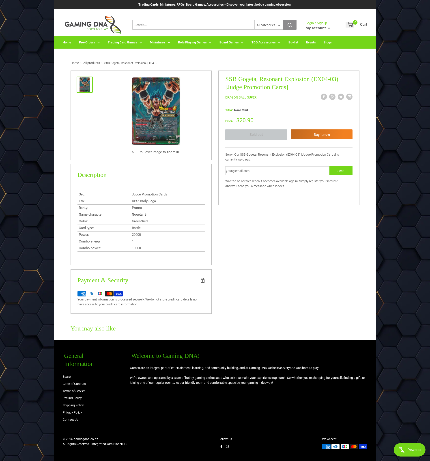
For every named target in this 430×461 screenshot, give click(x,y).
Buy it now (322, 135)
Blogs (328, 42)
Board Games (229, 42)
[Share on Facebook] (324, 97)
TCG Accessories (264, 42)
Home (67, 42)
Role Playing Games (192, 42)
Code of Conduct (74, 384)
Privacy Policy (72, 412)
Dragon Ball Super (241, 97)
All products (91, 63)
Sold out (256, 135)
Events (311, 42)
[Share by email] (349, 97)
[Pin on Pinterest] (332, 97)
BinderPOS (120, 444)
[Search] (290, 25)
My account (316, 28)
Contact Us (70, 419)
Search (67, 376)
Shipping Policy (73, 405)
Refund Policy (72, 398)
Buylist (293, 42)
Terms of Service (74, 391)
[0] (350, 25)
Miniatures (157, 42)
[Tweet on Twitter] (341, 97)
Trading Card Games (122, 42)
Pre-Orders (87, 42)
